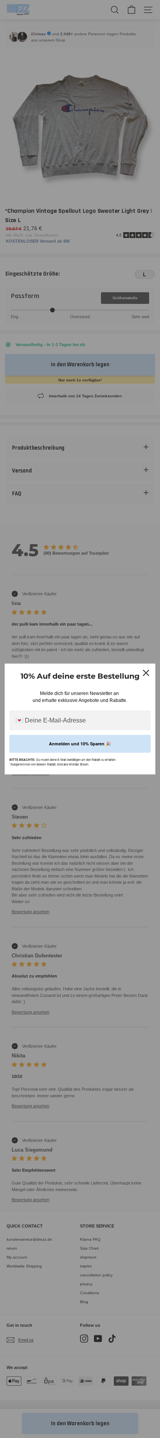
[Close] (146, 673)
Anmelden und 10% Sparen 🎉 (80, 744)
